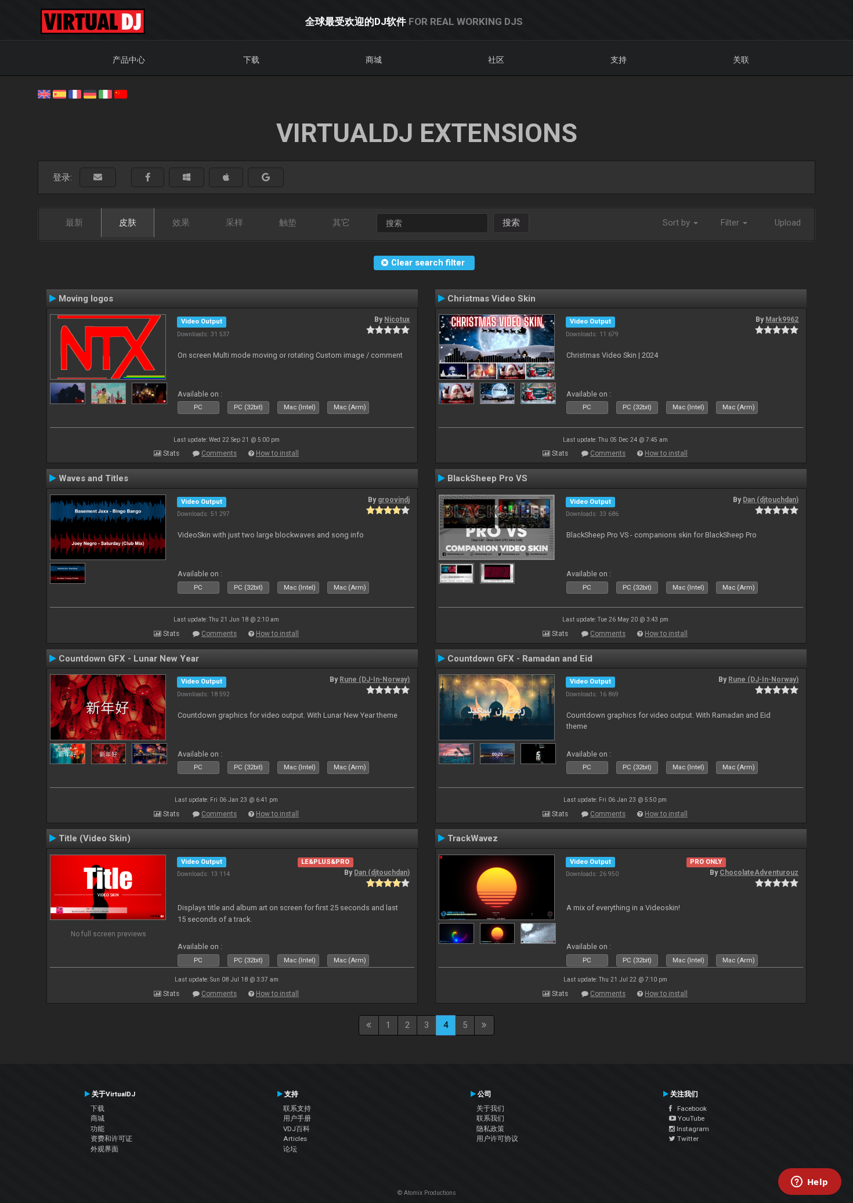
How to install (277, 453)
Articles (295, 1139)
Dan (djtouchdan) (770, 500)
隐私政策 (490, 1129)
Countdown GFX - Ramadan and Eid (519, 658)
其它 (341, 222)
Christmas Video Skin (491, 298)
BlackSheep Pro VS (487, 478)
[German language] (90, 93)
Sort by (677, 222)
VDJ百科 (296, 1129)
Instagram (692, 1129)
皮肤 (127, 222)
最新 (74, 222)
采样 (234, 222)
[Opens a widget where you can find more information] (809, 1182)
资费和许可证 (111, 1139)
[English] (44, 93)
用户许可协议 (497, 1139)
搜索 (511, 222)
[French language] (74, 93)
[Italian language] (105, 93)
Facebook (689, 1108)
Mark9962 (781, 319)
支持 (618, 59)
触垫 (288, 222)
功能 (97, 1129)
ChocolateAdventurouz (759, 872)
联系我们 (490, 1118)
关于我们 (490, 1108)
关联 (741, 59)
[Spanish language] (59, 93)
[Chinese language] (120, 93)
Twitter (687, 1139)
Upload (788, 222)
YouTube (690, 1118)
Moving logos (86, 298)
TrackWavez (472, 838)
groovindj (394, 500)
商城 (374, 59)
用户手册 (297, 1118)
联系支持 (297, 1108)
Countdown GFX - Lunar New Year (129, 658)
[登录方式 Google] (266, 178)
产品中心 (129, 59)
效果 (181, 222)
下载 (251, 59)
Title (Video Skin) (95, 838)
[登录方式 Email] (97, 178)
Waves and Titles (93, 478)
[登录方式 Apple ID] (226, 178)
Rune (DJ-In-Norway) (374, 679)
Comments (219, 453)
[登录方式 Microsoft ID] (186, 178)
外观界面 (104, 1149)
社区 (496, 59)
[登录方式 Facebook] (147, 178)
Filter (731, 222)
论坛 (290, 1149)
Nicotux (397, 319)
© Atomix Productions (426, 1193)
